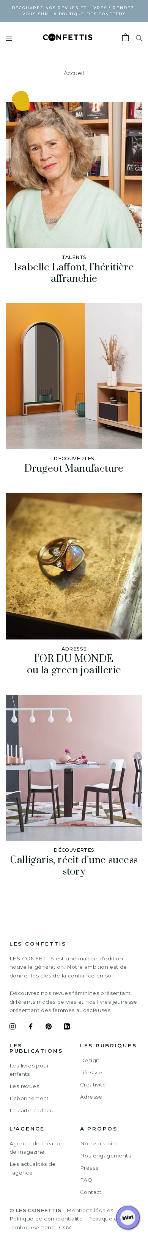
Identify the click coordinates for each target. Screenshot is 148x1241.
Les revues (24, 1086)
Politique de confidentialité (46, 1219)
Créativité (93, 1085)
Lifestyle (91, 1072)
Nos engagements (105, 1156)
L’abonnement (29, 1098)
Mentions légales (89, 1210)
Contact (91, 1192)
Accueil (74, 73)
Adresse (91, 1097)
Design (89, 1060)
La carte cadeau (31, 1110)
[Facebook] (31, 1028)
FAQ (86, 1180)
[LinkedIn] (67, 1028)
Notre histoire (99, 1143)
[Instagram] (12, 1028)
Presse (89, 1168)
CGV (65, 1227)
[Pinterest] (49, 1028)
